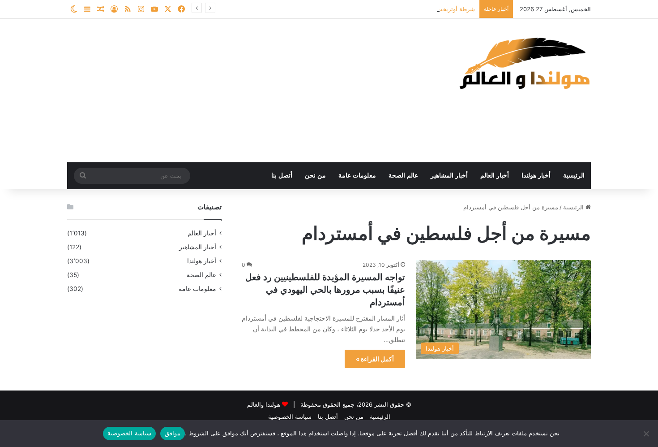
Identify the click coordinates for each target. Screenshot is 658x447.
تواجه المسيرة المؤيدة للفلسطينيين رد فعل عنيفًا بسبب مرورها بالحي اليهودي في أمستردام (325, 289)
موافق (172, 433)
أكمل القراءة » (375, 359)
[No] (646, 433)
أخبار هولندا (536, 175)
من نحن (315, 175)
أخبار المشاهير (449, 175)
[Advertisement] (239, 90)
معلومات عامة (357, 175)
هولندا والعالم (264, 404)
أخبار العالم (494, 175)
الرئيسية (574, 175)
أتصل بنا (281, 175)
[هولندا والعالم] (524, 63)
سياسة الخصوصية (290, 416)
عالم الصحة (403, 175)
